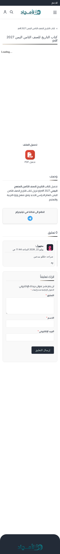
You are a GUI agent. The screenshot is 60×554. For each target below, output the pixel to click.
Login (5, 12)
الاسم (50, 318)
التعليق (50, 295)
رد (52, 262)
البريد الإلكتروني (46, 331)
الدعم (54, 2)
